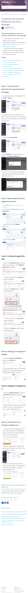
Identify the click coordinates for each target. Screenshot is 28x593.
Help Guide (14, 14)
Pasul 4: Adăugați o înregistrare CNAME (14, 70)
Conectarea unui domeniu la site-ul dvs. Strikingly (13, 511)
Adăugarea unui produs (7, 524)
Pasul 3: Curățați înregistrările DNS (13, 68)
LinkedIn (7, 503)
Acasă (2, 589)
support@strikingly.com (8, 489)
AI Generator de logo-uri (19, 591)
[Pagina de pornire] (5, 2)
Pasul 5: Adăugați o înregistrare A (12, 72)
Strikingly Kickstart (18, 589)
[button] (15, 498)
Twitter (5, 503)
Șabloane (3, 591)
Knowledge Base (5, 14)
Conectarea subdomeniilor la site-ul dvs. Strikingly (14, 514)
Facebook (2, 503)
